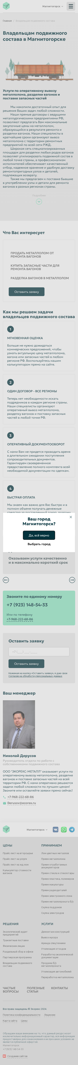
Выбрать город (39, 544)
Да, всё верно (39, 535)
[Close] (71, 517)
